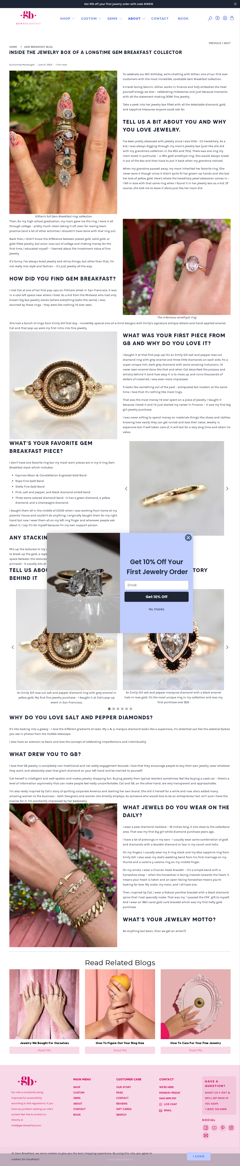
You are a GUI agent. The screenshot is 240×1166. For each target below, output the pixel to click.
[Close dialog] (188, 537)
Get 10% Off (156, 596)
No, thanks (156, 609)
